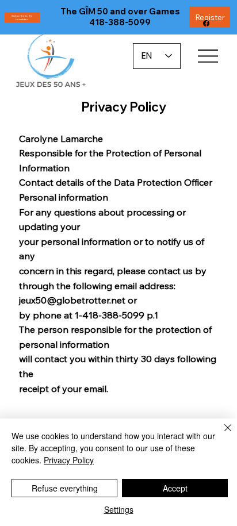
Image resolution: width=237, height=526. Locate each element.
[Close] (221, 434)
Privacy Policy (69, 460)
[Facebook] (206, 23)
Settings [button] (118, 509)
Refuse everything (65, 488)
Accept (175, 488)
